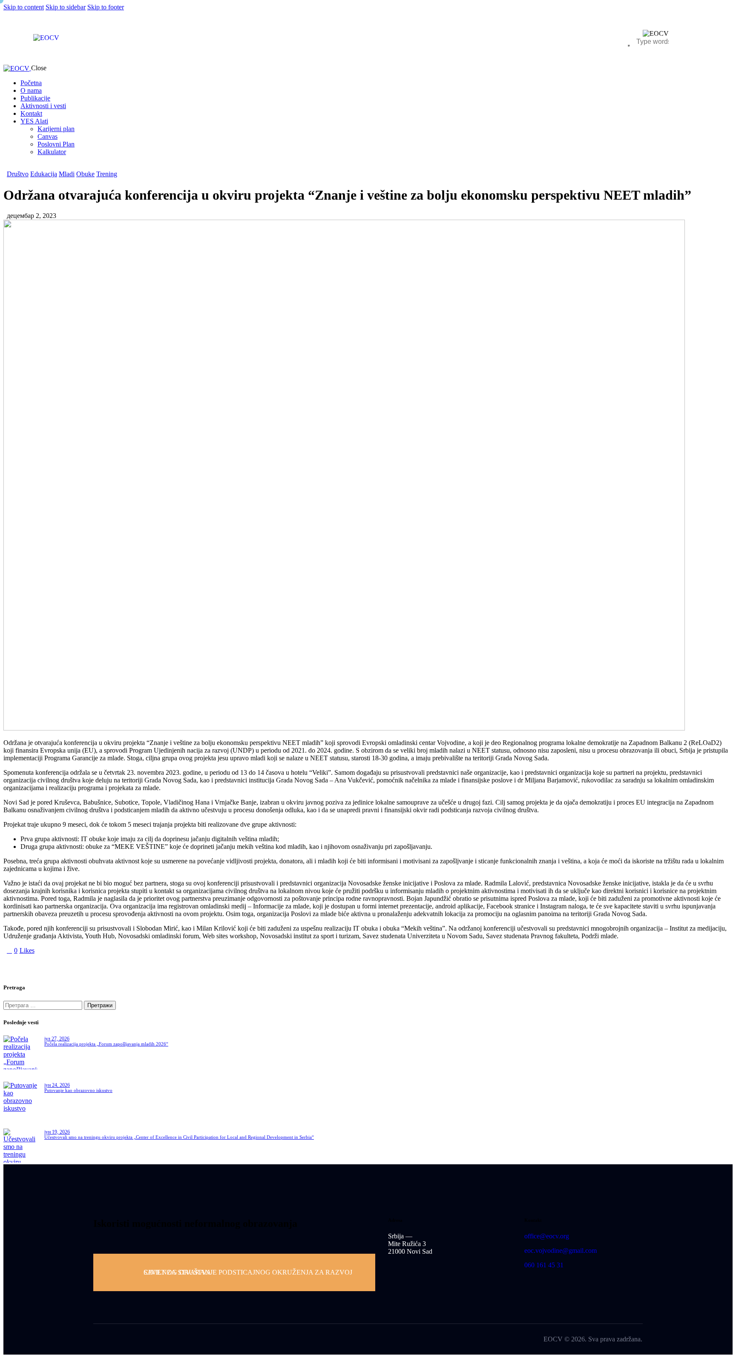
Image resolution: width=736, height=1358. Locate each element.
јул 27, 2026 (56, 1039)
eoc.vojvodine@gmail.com (560, 1250)
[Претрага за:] (43, 1004)
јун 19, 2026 (57, 1132)
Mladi (67, 174)
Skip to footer (105, 7)
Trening (106, 174)
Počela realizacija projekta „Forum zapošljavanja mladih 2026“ (106, 1043)
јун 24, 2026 (57, 1085)
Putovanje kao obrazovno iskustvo (78, 1090)
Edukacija (43, 174)
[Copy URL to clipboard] (85, 964)
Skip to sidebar (66, 7)
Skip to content (23, 7)
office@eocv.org (546, 1236)
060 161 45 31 (544, 1265)
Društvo (18, 174)
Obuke (85, 174)
